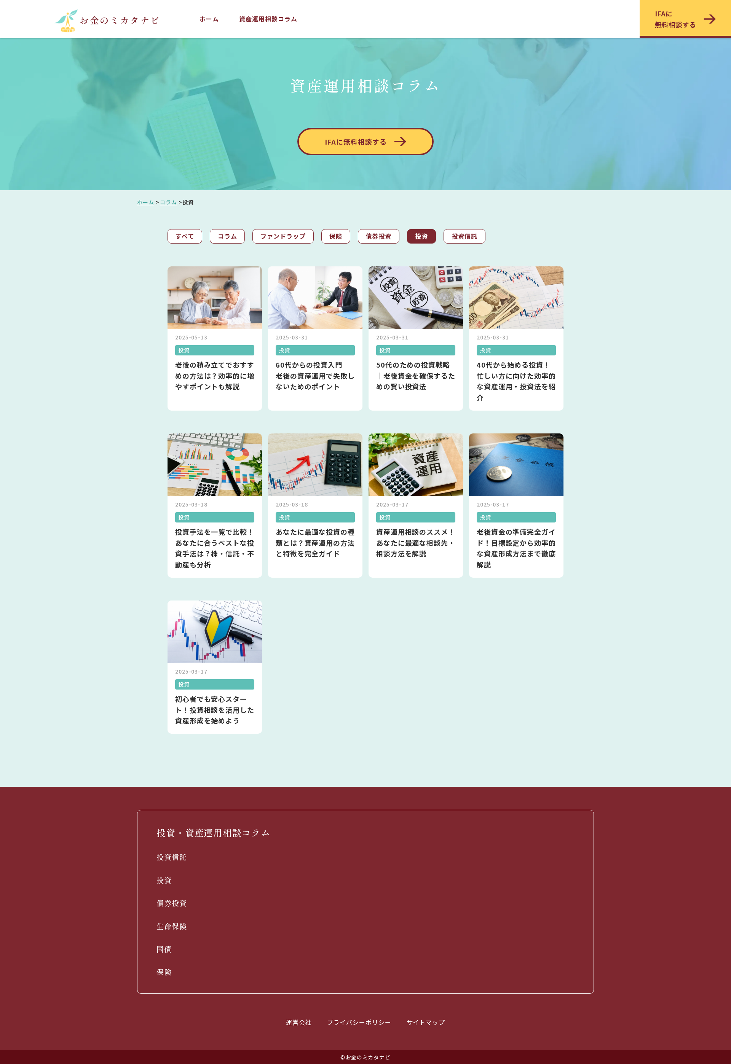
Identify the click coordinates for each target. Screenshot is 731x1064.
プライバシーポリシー (359, 1022)
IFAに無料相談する (356, 142)
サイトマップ (426, 1022)
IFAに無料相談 (675, 18)
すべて (185, 236)
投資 (421, 236)
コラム (168, 202)
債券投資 (379, 236)
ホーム (209, 18)
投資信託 (464, 236)
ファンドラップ (282, 236)
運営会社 (299, 1022)
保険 (335, 236)
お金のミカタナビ (120, 20)
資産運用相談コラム (268, 18)
